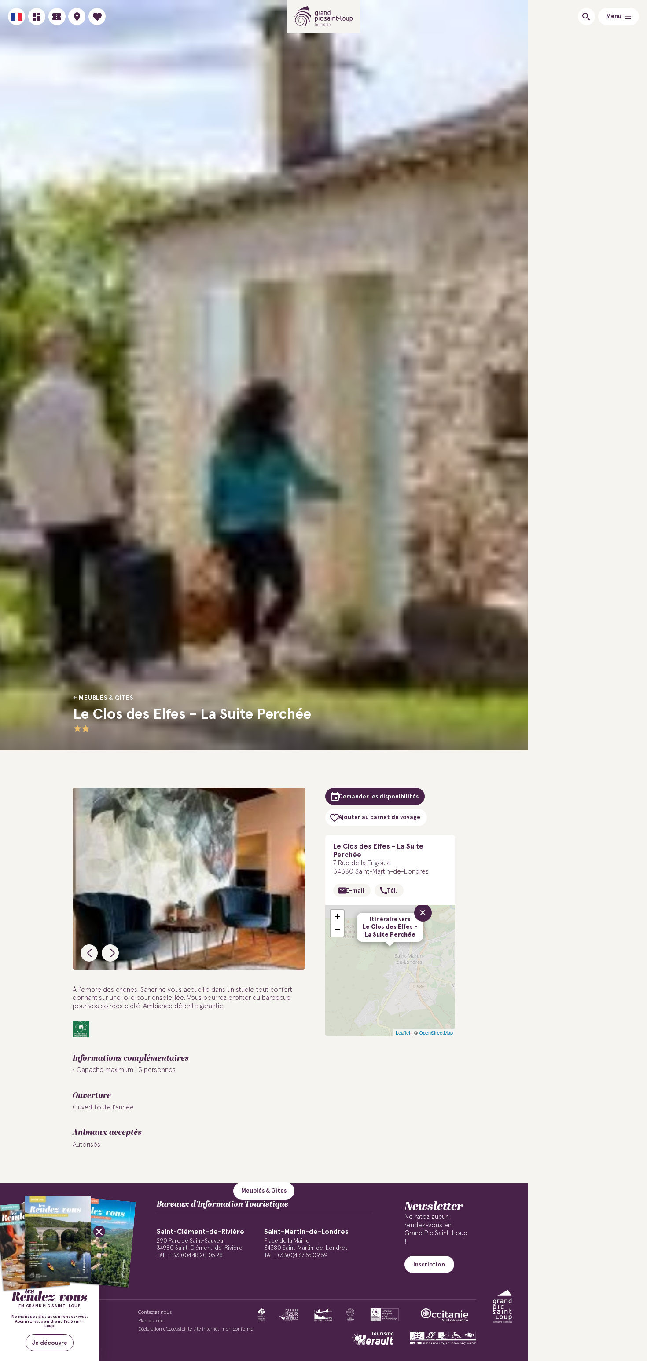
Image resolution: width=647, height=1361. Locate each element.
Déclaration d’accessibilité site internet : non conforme (195, 1329)
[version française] (16, 16)
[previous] (89, 953)
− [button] (337, 929)
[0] (97, 16)
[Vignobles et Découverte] (384, 1314)
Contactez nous (155, 1312)
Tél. (392, 891)
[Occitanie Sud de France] (444, 1314)
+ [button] (337, 916)
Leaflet (403, 1032)
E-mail (355, 891)
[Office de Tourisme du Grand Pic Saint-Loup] (323, 16)
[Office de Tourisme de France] (261, 1314)
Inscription (429, 1265)
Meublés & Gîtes (106, 698)
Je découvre (49, 1343)
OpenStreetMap (436, 1032)
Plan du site (150, 1320)
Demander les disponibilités (379, 797)
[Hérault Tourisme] (373, 1338)
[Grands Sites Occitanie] (350, 1314)
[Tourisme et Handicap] (443, 1338)
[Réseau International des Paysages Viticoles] (288, 1314)
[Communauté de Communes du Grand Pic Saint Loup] (502, 1306)
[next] (110, 953)
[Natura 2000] (322, 1314)
